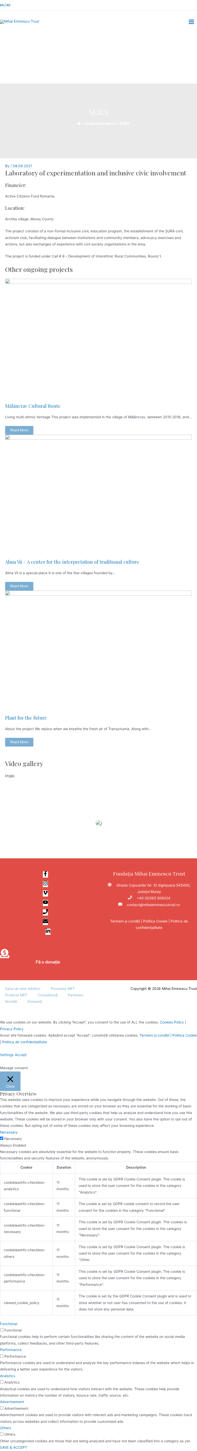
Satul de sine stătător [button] (23, 989)
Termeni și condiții (125, 921)
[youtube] (48, 903)
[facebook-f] (48, 874)
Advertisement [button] (12, 1402)
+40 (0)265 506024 (153, 898)
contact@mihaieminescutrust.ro (153, 905)
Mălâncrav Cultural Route (33, 406)
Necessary (13, 1139)
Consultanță (48, 995)
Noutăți (11, 1001)
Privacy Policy (12, 1029)
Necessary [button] (9, 1132)
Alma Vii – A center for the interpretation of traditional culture (72, 562)
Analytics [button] (7, 1376)
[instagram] (48, 884)
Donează (34, 1001)
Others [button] (5, 1428)
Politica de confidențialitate (24, 1042)
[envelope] (48, 922)
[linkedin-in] (48, 932)
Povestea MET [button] (63, 989)
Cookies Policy (172, 1022)
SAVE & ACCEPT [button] (13, 1447)
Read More (19, 430)
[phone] (48, 912)
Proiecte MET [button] (16, 995)
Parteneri (75, 995)
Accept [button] (21, 1055)
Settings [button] (7, 1055)
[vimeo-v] (48, 893)
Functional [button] (8, 1324)
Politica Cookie (155, 921)
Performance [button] (11, 1350)
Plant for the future (26, 717)
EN (2, 5)
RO (8, 5)
